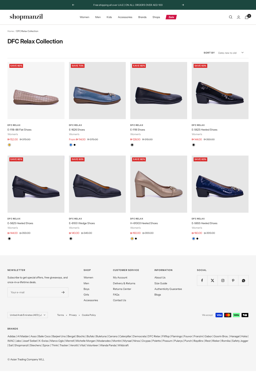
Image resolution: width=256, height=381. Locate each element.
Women (84, 17)
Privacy (73, 315)
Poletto (156, 340)
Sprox (46, 345)
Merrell (70, 340)
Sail (11, 345)
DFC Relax (14, 125)
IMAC (10, 340)
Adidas (11, 336)
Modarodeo (104, 340)
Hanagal (235, 336)
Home (10, 31)
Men (98, 17)
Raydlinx (199, 340)
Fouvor (188, 336)
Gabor (208, 336)
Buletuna (101, 336)
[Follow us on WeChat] (243, 280)
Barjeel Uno (59, 336)
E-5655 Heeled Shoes (204, 223)
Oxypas (146, 340)
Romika (226, 340)
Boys (86, 289)
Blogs (157, 294)
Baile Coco (44, 336)
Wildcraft (123, 345)
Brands (142, 17)
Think (54, 345)
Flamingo (176, 336)
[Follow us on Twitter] (212, 280)
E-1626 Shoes (77, 129)
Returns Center (122, 289)
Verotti (74, 345)
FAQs (116, 294)
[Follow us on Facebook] (202, 280)
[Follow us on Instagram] (223, 280)
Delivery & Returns (124, 283)
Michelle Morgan (85, 340)
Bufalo (90, 336)
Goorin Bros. (221, 336)
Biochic (81, 336)
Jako (18, 340)
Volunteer (92, 345)
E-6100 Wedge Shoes (82, 223)
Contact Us (119, 300)
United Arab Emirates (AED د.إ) (26, 315)
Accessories (125, 17)
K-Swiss (44, 340)
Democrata (139, 336)
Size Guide (160, 283)
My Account (120, 277)
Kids (109, 17)
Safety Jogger (240, 340)
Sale (171, 17)
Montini (116, 340)
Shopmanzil (21, 345)
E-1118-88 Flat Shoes (19, 129)
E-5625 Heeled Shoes (204, 129)
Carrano (113, 336)
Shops (156, 17)
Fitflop (166, 336)
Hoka (244, 336)
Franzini (198, 336)
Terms (60, 315)
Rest (208, 340)
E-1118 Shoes (137, 129)
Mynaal (127, 340)
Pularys (178, 340)
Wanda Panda (108, 345)
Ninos (136, 340)
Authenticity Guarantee (168, 289)
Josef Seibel (30, 340)
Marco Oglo (57, 340)
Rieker (216, 340)
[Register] (63, 292)
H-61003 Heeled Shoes (144, 223)
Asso (34, 336)
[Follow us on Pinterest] (233, 280)
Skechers (35, 345)
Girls (86, 294)
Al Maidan (23, 336)
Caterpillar (125, 336)
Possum (167, 340)
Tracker (64, 345)
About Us (159, 277)
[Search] (230, 17)
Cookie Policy (89, 315)
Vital (82, 345)
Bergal (71, 336)
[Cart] (247, 17)
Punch (188, 340)
